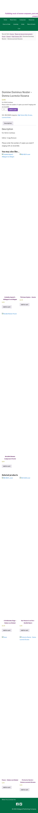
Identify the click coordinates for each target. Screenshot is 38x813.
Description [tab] (8, 123)
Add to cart (12, 110)
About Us (5, 799)
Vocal (3, 36)
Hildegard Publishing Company (19, 6)
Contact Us (12, 799)
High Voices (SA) (17, 36)
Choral (8, 36)
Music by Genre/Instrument (23, 34)
